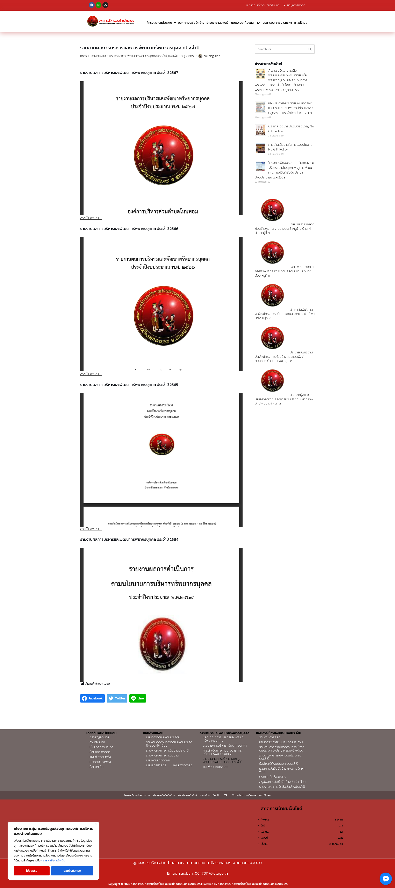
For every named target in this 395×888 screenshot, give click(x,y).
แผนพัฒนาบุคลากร (181, 55)
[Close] (96, 824)
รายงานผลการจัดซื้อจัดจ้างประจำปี (282, 786)
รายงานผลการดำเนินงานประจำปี (167, 750)
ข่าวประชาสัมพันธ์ (217, 22)
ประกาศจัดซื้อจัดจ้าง (191, 22)
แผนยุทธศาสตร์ (156, 765)
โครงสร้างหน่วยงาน (159, 22)
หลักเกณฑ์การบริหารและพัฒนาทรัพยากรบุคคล (223, 739)
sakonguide (212, 55)
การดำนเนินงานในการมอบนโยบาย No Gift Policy (290, 147)
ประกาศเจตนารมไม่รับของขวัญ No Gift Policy (291, 129)
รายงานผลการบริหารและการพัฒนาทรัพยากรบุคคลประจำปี (128, 55)
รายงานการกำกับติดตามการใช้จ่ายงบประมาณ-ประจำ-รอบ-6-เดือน (281, 749)
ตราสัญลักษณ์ (99, 737)
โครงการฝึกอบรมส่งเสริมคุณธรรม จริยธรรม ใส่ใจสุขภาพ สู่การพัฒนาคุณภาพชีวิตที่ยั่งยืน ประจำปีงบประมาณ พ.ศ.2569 (284, 170)
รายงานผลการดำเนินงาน (162, 755)
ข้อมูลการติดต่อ (296, 5)
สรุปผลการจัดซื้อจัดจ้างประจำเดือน (282, 781)
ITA (258, 22)
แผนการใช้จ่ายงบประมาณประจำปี (281, 742)
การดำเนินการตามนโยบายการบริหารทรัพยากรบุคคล (222, 752)
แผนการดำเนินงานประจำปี (163, 737)
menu (84, 55)
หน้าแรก (250, 5)
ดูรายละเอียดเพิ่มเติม (53, 860)
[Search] (310, 49)
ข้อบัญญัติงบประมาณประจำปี (278, 763)
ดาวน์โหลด (301, 22)
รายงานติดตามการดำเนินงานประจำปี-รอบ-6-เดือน (169, 744)
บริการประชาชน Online (277, 22)
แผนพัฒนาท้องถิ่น (242, 22)
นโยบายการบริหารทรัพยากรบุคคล (225, 745)
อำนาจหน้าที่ (97, 742)
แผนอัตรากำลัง (182, 765)
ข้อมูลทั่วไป (96, 766)
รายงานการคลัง (269, 737)
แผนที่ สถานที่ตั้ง (100, 756)
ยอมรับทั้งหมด (72, 871)
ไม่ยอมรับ (31, 871)
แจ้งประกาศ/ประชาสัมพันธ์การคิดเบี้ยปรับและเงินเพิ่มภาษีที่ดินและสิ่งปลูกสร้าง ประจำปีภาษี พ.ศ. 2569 (290, 108)
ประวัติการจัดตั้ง (100, 761)
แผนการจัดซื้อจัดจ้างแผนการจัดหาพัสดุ (281, 770)
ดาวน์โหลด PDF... (91, 218)
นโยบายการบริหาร (101, 747)
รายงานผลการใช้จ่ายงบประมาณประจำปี (280, 757)
